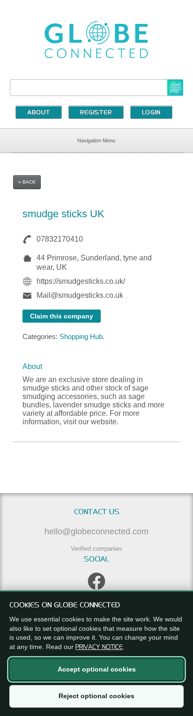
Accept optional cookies (97, 669)
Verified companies (96, 548)
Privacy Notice (99, 646)
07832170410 (60, 239)
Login (151, 113)
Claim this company (61, 316)
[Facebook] (96, 581)
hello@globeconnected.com (96, 531)
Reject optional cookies (96, 696)
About (38, 113)
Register (96, 113)
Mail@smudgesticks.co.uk (80, 295)
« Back (27, 182)
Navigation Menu (96, 140)
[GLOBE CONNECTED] (97, 39)
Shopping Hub (81, 336)
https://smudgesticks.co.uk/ (81, 281)
